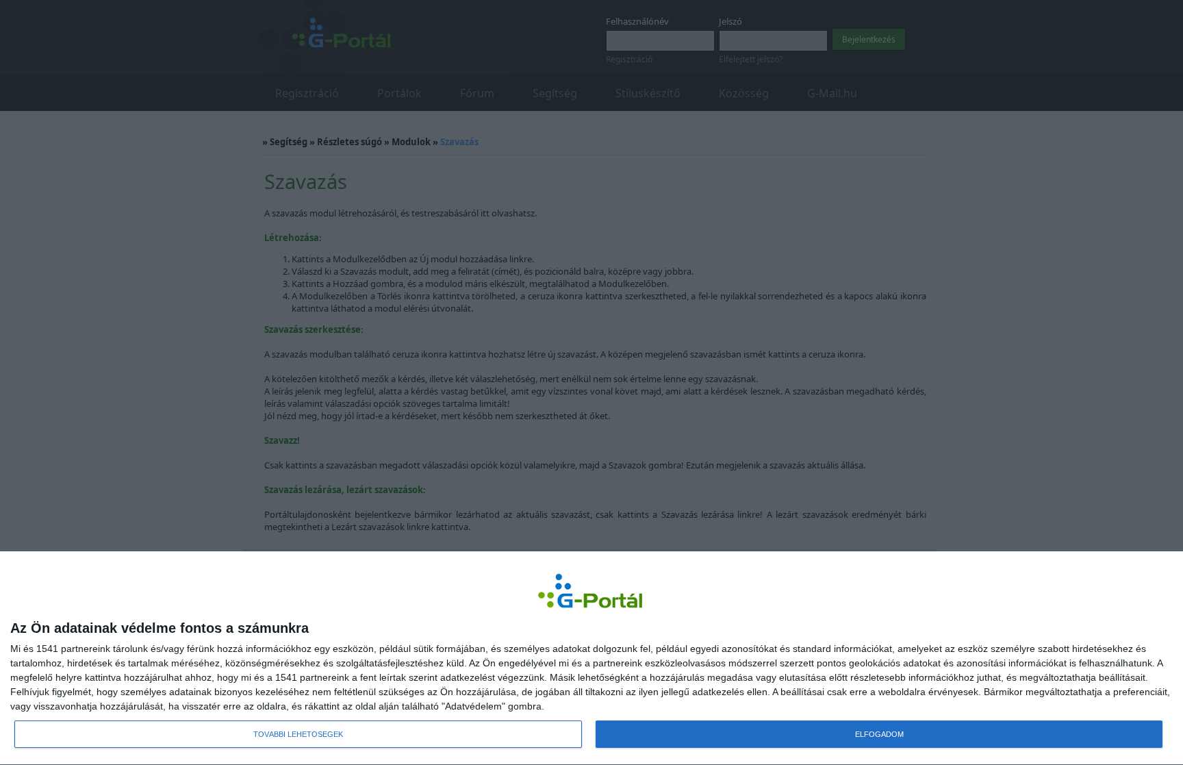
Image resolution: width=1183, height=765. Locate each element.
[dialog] (591, 658)
